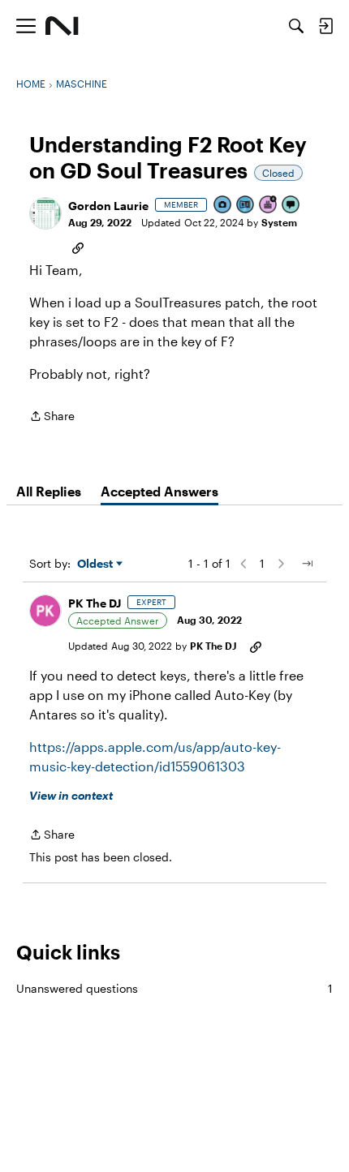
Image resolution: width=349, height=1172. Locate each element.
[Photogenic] (223, 205)
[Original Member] (246, 205)
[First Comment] (291, 205)
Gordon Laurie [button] (108, 206)
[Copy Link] (78, 246)
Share (52, 417)
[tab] (48, 491)
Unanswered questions (174, 988)
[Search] (296, 26)
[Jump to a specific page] (307, 564)
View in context (71, 795)
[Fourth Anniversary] (268, 205)
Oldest (96, 564)
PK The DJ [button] (94, 603)
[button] (45, 213)
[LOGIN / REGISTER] (325, 26)
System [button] (279, 222)
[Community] (62, 25)
